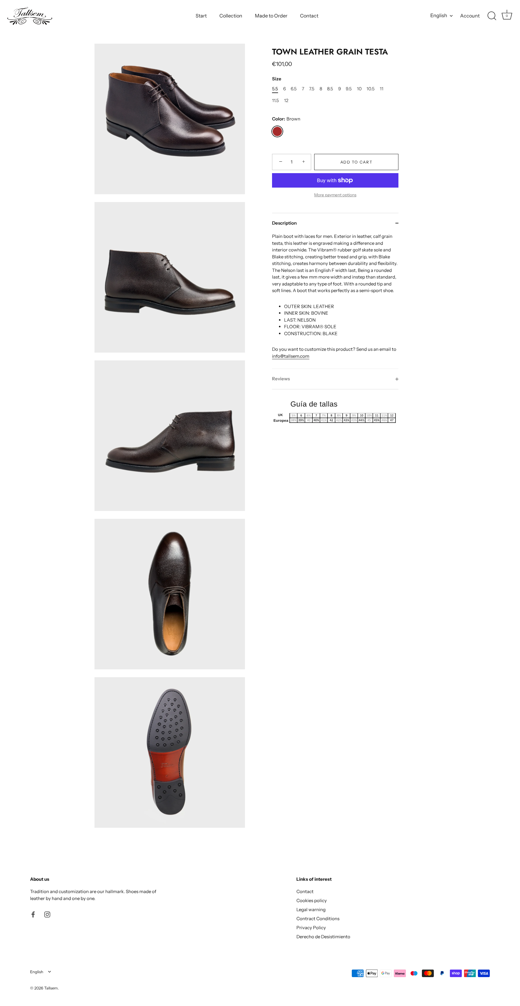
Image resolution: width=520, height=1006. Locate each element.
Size (276, 79)
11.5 (275, 100)
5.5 (275, 89)
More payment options (335, 194)
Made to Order (271, 16)
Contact (309, 16)
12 (286, 100)
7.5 (311, 89)
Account (470, 16)
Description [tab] (284, 223)
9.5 (349, 89)
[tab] (335, 301)
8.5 (330, 89)
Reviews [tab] (281, 379)
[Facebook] (33, 914)
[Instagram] (47, 914)
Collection (230, 16)
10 (359, 89)
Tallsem (51, 988)
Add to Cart (356, 162)
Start (201, 16)
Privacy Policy (311, 927)
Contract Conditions (317, 918)
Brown (277, 131)
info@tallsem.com (290, 356)
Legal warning (311, 909)
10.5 (371, 89)
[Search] (491, 16)
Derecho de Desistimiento (323, 936)
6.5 (294, 89)
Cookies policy (311, 900)
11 (381, 89)
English (438, 15)
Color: (286, 119)
